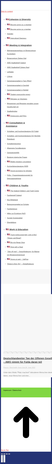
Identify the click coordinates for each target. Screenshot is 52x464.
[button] (19, 15)
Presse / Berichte (9, 367)
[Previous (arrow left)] (2, 458)
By (20, 367)
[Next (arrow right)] (4, 458)
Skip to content (7, 11)
